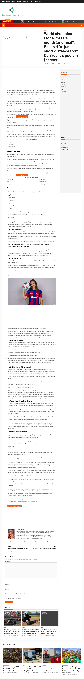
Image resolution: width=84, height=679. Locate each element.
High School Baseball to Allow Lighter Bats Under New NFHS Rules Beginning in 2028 (30, 631)
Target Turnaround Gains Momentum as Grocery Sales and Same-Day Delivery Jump (26, 21)
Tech (23, 664)
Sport (50, 25)
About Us (13, 1)
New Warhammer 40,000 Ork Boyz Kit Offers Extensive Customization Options (11, 669)
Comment (7, 561)
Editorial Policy (30, 1)
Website (7, 589)
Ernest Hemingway (14, 635)
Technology (43, 25)
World (21, 25)
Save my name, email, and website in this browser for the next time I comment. (25, 594)
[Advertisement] (31, 80)
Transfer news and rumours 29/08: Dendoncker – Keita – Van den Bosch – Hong (49, 631)
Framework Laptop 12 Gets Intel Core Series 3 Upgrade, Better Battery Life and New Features (32, 669)
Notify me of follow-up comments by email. (16, 596)
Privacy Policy (38, 1)
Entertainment (59, 25)
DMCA (24, 1)
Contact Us (19, 1)
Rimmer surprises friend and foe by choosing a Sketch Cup (44, 548)
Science (35, 25)
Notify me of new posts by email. (14, 598)
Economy (28, 25)
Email (7, 584)
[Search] (81, 25)
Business (44, 664)
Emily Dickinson (48, 63)
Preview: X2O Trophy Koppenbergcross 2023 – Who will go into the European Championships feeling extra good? (18, 549)
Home (7, 25)
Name (7, 580)
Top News (14, 25)
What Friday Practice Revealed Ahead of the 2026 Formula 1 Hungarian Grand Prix (12, 631)
